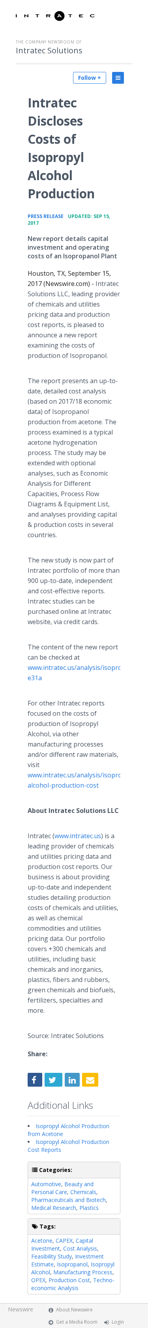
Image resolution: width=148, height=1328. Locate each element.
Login (118, 1322)
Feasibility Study (51, 1256)
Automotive (46, 1184)
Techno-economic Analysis (72, 1284)
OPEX (38, 1280)
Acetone (41, 1240)
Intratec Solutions (49, 50)
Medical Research (53, 1207)
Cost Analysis (80, 1248)
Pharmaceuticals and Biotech (68, 1200)
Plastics (89, 1207)
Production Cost (69, 1280)
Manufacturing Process (82, 1272)
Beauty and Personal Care (62, 1188)
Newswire (20, 1309)
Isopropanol (72, 1264)
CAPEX (64, 1240)
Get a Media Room (76, 1322)
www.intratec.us (77, 835)
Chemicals (83, 1192)
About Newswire (74, 1309)
